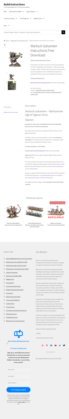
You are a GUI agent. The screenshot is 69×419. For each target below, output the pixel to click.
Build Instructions (14, 4)
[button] (5, 45)
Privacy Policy (10, 307)
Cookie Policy (10, 303)
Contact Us (9, 293)
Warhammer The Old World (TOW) (16, 262)
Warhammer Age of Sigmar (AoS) (19, 40)
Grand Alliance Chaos (39, 92)
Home (7, 40)
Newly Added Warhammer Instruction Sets (19, 259)
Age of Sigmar (31, 11)
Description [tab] (7, 107)
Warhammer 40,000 (15, 11)
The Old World (24, 18)
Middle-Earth (38, 18)
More (5, 25)
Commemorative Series (13, 286)
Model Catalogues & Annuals (15, 290)
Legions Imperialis (12, 272)
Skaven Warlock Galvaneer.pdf (40, 83)
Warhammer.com (11, 314)
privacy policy (21, 402)
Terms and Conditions (13, 300)
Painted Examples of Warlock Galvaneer (40, 178)
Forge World (10, 283)
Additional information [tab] (11, 112)
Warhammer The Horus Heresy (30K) (17, 269)
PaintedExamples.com (50, 175)
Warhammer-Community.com (15, 321)
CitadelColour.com (12, 317)
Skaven (48, 92)
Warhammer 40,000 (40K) (14, 276)
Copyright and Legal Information (16, 310)
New (5, 11)
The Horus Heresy (9, 18)
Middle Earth (10, 279)
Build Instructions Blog (13, 297)
